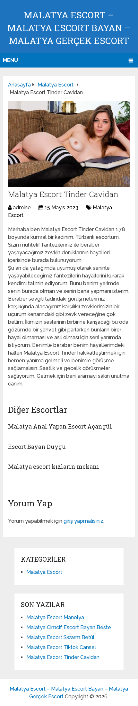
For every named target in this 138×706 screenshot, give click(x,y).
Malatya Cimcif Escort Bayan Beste (68, 627)
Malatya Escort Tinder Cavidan (62, 657)
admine (22, 207)
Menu (10, 60)
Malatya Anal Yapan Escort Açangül (60, 426)
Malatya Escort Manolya (55, 617)
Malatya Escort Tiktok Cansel (61, 647)
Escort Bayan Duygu (37, 446)
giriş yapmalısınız (83, 521)
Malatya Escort (44, 572)
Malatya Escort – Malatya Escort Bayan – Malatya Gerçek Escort (68, 28)
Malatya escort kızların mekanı (53, 466)
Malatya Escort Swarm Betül (60, 637)
